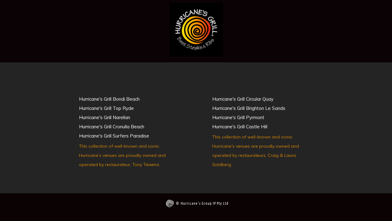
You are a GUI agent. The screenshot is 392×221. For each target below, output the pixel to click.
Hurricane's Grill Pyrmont (238, 117)
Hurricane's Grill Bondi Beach (109, 99)
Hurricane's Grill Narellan (104, 117)
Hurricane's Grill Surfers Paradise (114, 136)
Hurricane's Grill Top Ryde (106, 108)
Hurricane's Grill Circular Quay (242, 99)
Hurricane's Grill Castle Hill (239, 127)
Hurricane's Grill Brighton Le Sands (248, 108)
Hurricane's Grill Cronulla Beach (111, 127)
